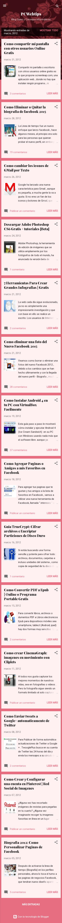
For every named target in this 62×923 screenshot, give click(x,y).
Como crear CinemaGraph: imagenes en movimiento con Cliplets (27, 657)
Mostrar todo (49, 30)
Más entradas (31, 904)
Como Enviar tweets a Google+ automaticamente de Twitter (26, 720)
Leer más (52, 93)
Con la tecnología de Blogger (33, 916)
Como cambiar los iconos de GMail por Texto (26, 167)
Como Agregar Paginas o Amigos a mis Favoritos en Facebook (24, 468)
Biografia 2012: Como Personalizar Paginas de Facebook (23, 847)
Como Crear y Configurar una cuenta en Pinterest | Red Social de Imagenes (26, 783)
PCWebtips (31, 13)
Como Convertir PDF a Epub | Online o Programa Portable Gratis (26, 594)
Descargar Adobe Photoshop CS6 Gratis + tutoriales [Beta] (26, 226)
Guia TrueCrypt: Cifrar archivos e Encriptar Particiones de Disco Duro (24, 531)
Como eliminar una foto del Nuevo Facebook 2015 (25, 343)
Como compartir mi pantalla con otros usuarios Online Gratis (26, 48)
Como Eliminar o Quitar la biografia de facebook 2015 (25, 109)
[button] (56, 44)
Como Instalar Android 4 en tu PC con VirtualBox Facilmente (26, 404)
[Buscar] (57, 7)
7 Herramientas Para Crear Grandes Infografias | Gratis (26, 285)
